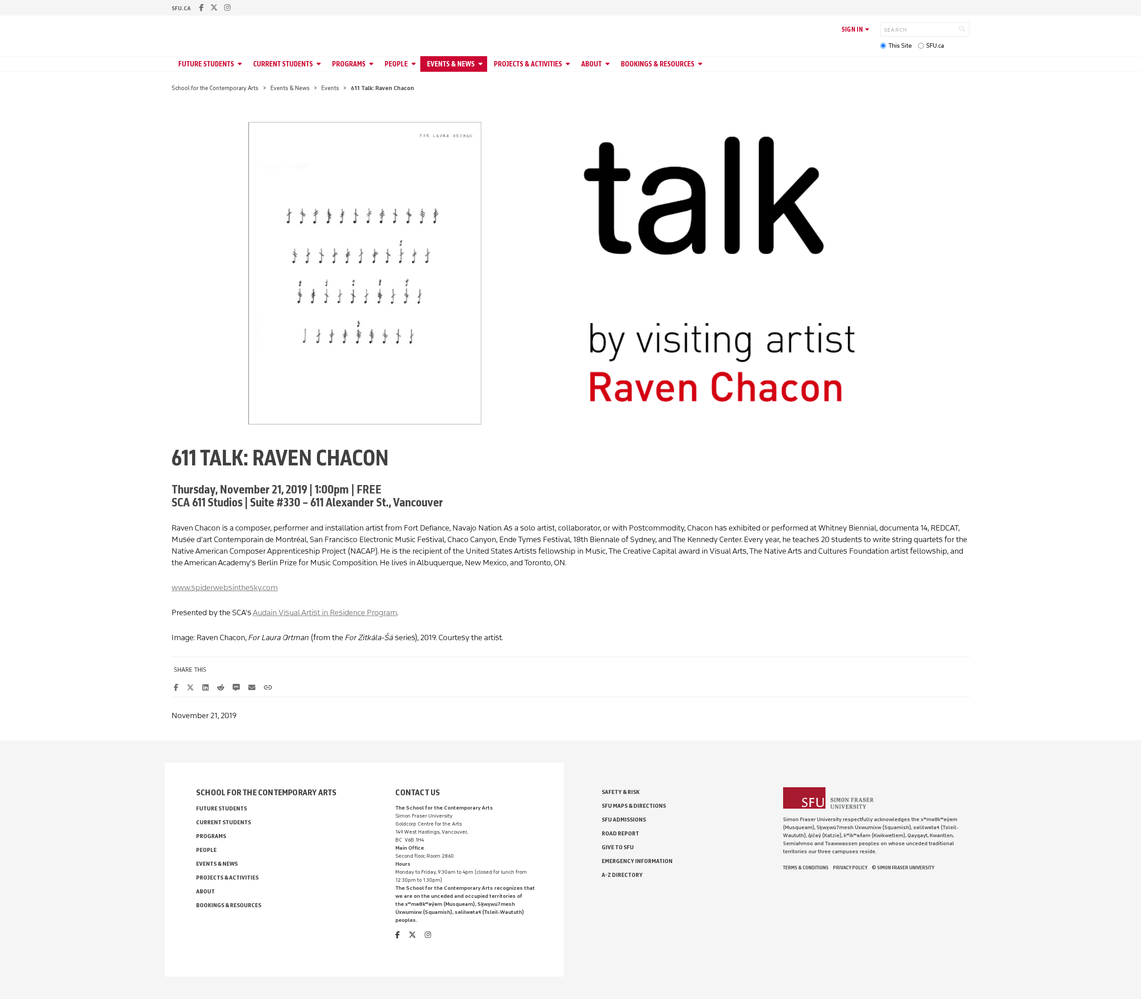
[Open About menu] (608, 64)
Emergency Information (637, 861)
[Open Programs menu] (372, 64)
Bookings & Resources (657, 64)
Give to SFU (618, 847)
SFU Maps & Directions (634, 806)
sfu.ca (181, 8)
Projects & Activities (528, 64)
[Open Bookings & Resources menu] (701, 64)
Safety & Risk (621, 792)
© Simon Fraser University (903, 867)
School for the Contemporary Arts (215, 88)
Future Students (206, 64)
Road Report (620, 833)
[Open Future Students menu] (241, 64)
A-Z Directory (622, 875)
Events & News (451, 64)
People (396, 64)
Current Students (283, 64)
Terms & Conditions (806, 867)
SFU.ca (935, 45)
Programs (348, 64)
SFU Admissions (624, 819)
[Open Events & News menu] (481, 64)
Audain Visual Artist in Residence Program (325, 612)
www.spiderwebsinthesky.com (225, 587)
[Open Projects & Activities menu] (569, 64)
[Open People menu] (415, 64)
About (591, 64)
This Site (900, 45)
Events (330, 88)
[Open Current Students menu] (320, 64)
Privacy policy (850, 867)
